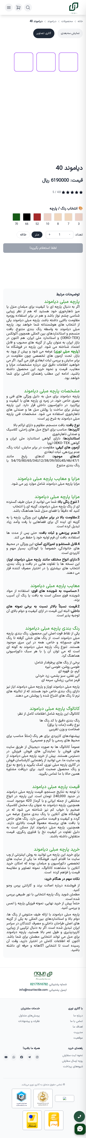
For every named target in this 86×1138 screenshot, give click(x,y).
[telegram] (29, 1057)
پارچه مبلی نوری (66, 351)
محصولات (67, 21)
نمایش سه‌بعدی (70, 33)
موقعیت (78, 1038)
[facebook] (21, 1057)
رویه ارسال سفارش (72, 1061)
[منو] (9, 8)
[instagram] (37, 1057)
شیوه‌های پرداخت (73, 1066)
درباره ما (78, 1016)
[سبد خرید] (18, 8)
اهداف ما (78, 1027)
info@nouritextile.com (33, 990)
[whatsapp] (13, 1057)
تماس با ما (76, 1021)
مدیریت (78, 1032)
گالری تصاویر (43, 33)
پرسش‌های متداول (29, 1016)
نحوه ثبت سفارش (72, 1055)
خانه (80, 21)
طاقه (23, 234)
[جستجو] (28, 8)
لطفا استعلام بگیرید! (43, 248)
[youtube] (6, 1057)
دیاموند (51, 21)
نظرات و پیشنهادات (29, 1021)
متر (37, 234)
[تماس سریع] (79, 1116)
